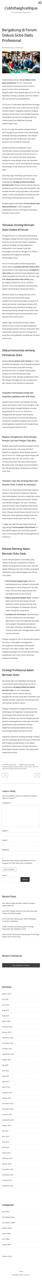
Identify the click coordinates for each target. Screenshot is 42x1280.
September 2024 (8, 1120)
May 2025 (5, 1076)
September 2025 (8, 1054)
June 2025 (5, 1071)
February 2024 (7, 1158)
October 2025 (7, 1049)
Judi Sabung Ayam (8, 1217)
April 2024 (5, 1147)
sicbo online (28, 766)
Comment (6, 803)
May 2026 (5, 1010)
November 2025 (7, 1043)
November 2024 (7, 1109)
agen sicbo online (29, 764)
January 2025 (6, 1098)
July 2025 (5, 1065)
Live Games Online (8, 1223)
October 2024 (7, 1114)
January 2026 (6, 1032)
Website (5, 849)
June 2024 (5, 1136)
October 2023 (7, 1180)
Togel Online (6, 1244)
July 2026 (5, 999)
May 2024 (5, 1142)
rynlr (21, 47)
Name (5, 831)
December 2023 (7, 1169)
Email (5, 840)
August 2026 (6, 994)
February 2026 (7, 1027)
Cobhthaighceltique (21, 8)
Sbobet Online (7, 1228)
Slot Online (6, 1239)
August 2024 (6, 1125)
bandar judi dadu (7, 766)
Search (4, 875)
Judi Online (5, 1212)
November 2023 (7, 1175)
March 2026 (6, 1021)
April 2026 (5, 1016)
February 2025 (7, 1092)
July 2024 (5, 1131)
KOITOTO (27, 1275)
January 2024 (6, 1164)
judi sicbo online (18, 766)
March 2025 (6, 1087)
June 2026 (5, 1005)
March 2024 (6, 1153)
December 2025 (7, 1038)
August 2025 (6, 1060)
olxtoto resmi (7, 1256)
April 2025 (5, 1082)
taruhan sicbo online (20, 768)
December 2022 (7, 1186)
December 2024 (7, 1103)
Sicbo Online (12, 764)
